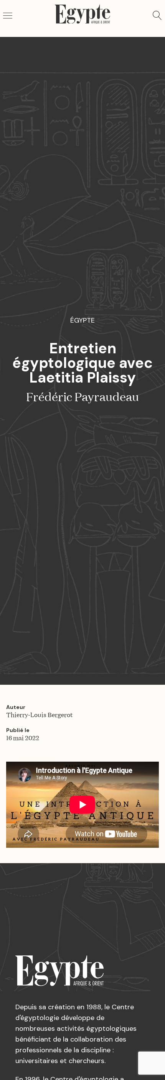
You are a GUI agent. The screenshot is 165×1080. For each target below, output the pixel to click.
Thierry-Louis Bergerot (39, 715)
